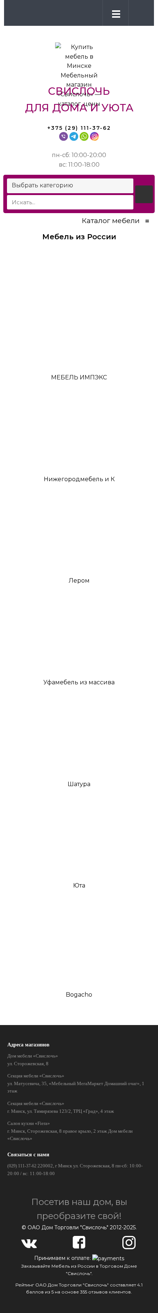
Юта (79, 885)
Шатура (79, 784)
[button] (140, 12)
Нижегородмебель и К (79, 479)
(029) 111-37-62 (21, 1165)
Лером (79, 580)
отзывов (98, 1292)
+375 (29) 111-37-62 (79, 128)
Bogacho (79, 994)
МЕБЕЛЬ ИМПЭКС (79, 377)
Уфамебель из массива (79, 682)
